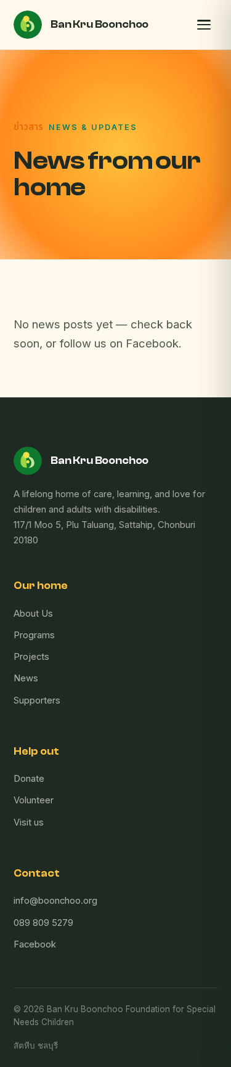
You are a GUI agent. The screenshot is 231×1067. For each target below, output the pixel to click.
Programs (34, 635)
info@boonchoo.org (55, 900)
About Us (33, 613)
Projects (31, 656)
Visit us (29, 822)
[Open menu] (203, 24)
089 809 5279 (43, 922)
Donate (29, 778)
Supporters (37, 700)
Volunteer (34, 800)
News (26, 678)
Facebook (35, 944)
